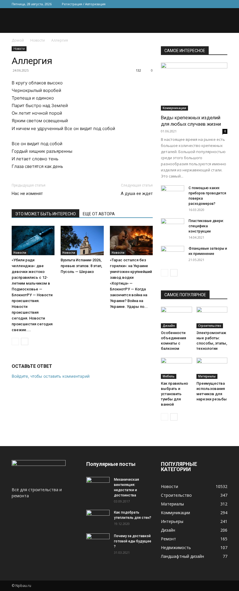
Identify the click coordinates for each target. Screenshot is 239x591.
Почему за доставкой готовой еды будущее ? (132, 541)
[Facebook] (184, 4)
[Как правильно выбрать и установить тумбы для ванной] (176, 368)
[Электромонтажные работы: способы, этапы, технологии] (212, 317)
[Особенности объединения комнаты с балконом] (176, 317)
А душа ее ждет (137, 193)
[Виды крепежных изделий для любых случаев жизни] (194, 87)
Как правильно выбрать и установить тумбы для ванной (174, 394)
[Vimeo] (203, 4)
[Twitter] (194, 4)
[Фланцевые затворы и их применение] (172, 254)
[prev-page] (15, 341)
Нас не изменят (27, 193)
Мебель (169, 376)
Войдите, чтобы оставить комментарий (50, 376)
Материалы (207, 376)
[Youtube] (223, 4)
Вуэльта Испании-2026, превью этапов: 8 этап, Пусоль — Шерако (81, 266)
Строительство (209, 326)
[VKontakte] (213, 4)
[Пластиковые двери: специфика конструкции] (172, 226)
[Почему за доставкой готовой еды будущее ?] (98, 541)
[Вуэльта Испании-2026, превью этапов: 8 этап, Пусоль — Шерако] (82, 240)
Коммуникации (174, 108)
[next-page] (24, 341)
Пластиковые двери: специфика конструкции (206, 226)
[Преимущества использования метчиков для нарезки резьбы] (212, 368)
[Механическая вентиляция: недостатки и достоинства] (98, 484)
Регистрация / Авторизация (84, 4)
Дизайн (169, 326)
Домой (18, 40)
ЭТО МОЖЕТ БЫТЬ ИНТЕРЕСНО (45, 214)
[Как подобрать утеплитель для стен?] (98, 518)
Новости (37, 40)
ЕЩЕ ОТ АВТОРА (99, 214)
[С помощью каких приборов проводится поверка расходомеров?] (172, 193)
